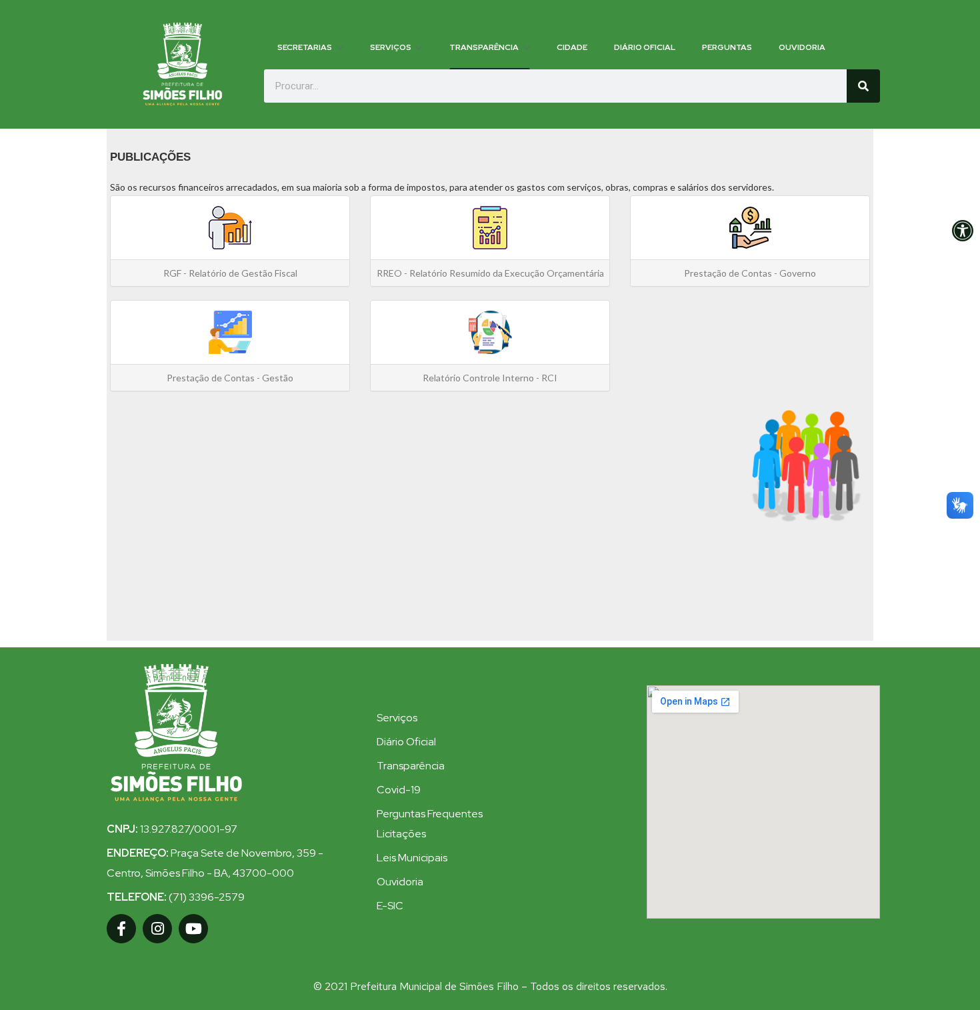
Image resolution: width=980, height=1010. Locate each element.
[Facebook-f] (121, 928)
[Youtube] (193, 928)
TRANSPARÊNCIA (484, 47)
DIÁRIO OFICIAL (644, 47)
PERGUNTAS (727, 47)
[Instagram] (157, 928)
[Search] (863, 86)
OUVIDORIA (802, 47)
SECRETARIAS (304, 47)
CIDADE (572, 47)
